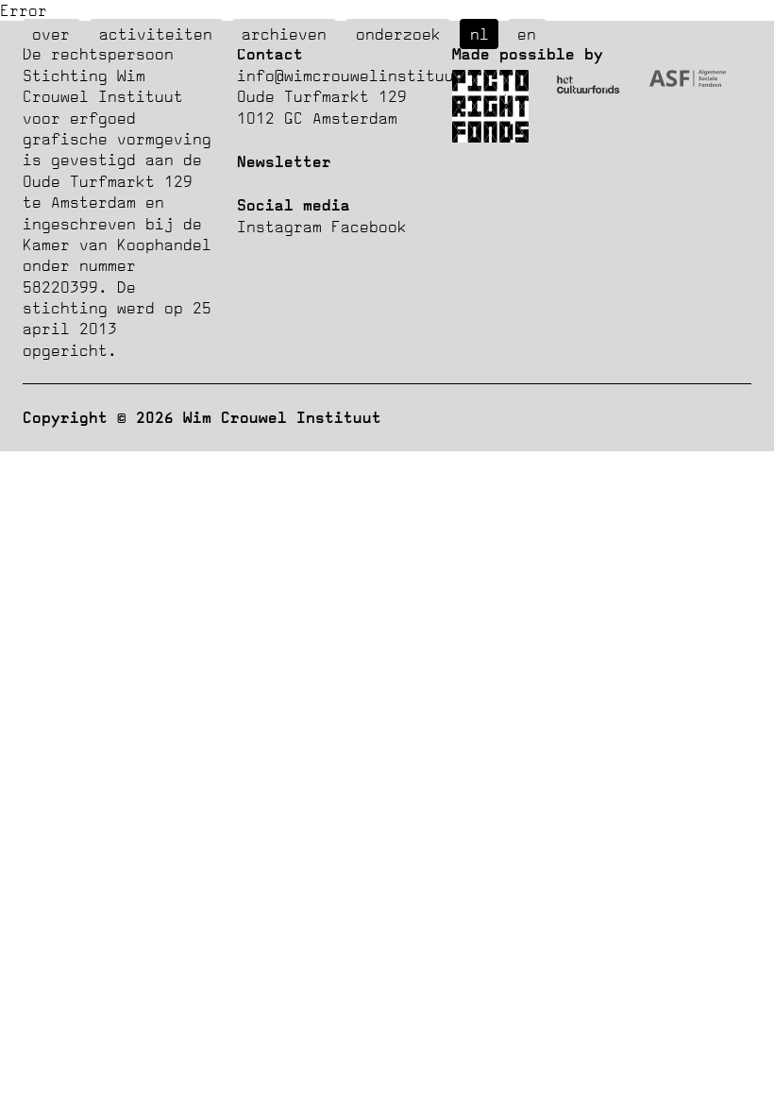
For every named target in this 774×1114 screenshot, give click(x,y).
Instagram (279, 226)
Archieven (284, 34)
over (51, 34)
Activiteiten (155, 34)
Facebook (369, 226)
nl (479, 34)
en (526, 34)
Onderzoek (398, 34)
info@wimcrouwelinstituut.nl (364, 75)
